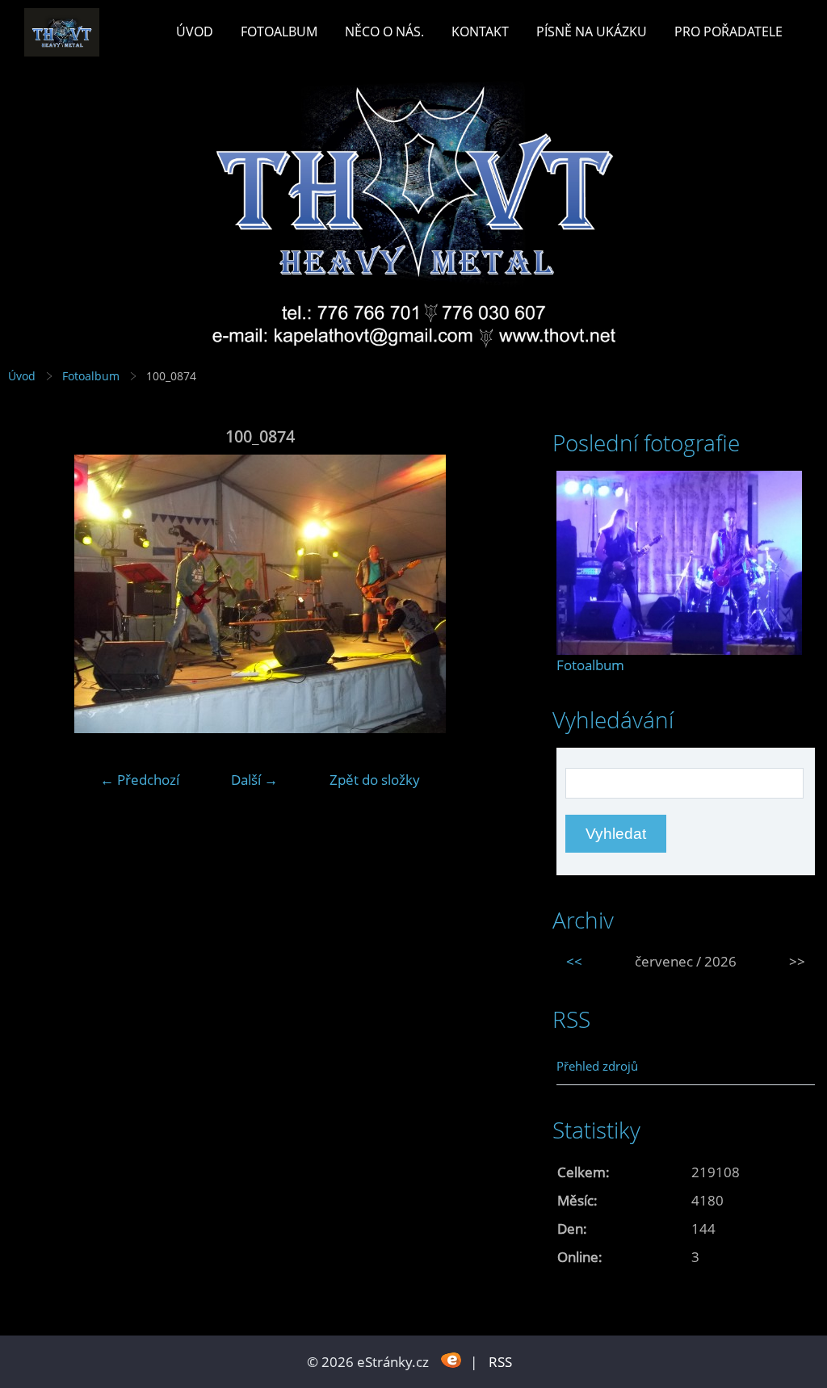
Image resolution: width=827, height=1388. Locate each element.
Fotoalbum (279, 31)
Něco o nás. (384, 31)
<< (574, 961)
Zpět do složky (375, 779)
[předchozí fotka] (34, 594)
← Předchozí (139, 779)
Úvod (194, 31)
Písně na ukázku (591, 31)
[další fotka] (486, 594)
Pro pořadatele (728, 31)
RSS (500, 1361)
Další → (254, 779)
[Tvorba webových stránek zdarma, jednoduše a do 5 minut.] (451, 1360)
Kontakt (480, 31)
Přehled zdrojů (597, 1066)
